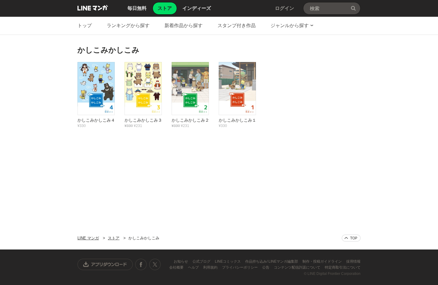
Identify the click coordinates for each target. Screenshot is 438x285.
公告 (266, 267)
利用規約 (210, 267)
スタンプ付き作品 (237, 25)
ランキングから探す (128, 25)
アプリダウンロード (105, 264)
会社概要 (176, 267)
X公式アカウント (155, 264)
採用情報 (353, 261)
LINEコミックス (228, 261)
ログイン (284, 8)
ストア (113, 238)
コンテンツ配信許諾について (297, 267)
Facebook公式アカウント (141, 264)
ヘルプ (194, 267)
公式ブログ (201, 261)
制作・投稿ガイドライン (322, 261)
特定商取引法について (343, 267)
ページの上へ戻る (351, 238)
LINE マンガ (92, 8)
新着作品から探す (183, 25)
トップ (84, 25)
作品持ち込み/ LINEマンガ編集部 (272, 261)
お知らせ (181, 261)
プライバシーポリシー (240, 267)
